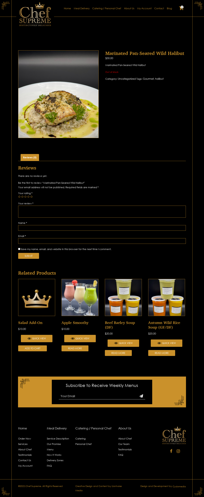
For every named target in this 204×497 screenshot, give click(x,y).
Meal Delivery (82, 8)
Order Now (24, 438)
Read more (75, 348)
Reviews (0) (29, 157)
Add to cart (32, 348)
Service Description (58, 438)
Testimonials (25, 454)
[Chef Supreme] (35, 14)
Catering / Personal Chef (106, 8)
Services (23, 444)
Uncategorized (127, 78)
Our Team (124, 444)
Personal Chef (83, 444)
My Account (144, 8)
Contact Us (24, 460)
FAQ (49, 465)
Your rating (25, 193)
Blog (169, 8)
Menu (50, 449)
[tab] (30, 157)
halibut (159, 78)
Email (22, 236)
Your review (25, 203)
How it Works (54, 454)
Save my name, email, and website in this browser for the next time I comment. (66, 249)
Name (22, 222)
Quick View (39, 338)
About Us (129, 8)
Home (67, 8)
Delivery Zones (55, 460)
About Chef (25, 449)
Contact (159, 8)
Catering (80, 438)
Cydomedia (179, 486)
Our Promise (54, 444)
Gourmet (148, 78)
